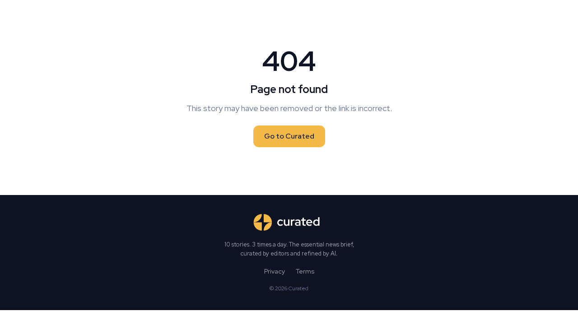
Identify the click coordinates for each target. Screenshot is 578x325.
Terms (305, 271)
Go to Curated (289, 136)
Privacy (274, 271)
